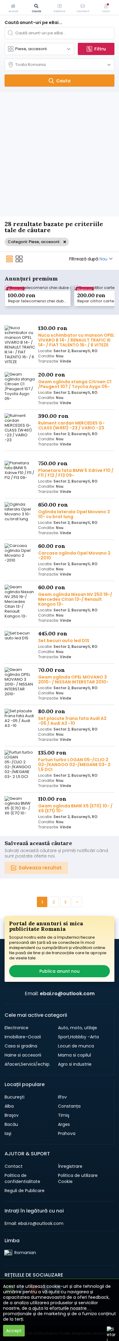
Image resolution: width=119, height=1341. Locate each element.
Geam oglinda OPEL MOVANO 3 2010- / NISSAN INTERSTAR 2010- (73, 679)
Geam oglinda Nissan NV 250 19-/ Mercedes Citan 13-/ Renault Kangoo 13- (75, 599)
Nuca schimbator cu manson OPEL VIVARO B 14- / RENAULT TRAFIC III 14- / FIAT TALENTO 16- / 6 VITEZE (76, 340)
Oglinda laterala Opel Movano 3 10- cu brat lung (74, 514)
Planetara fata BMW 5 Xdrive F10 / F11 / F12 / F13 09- (76, 473)
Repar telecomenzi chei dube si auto (39, 301)
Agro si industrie (75, 1064)
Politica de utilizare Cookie (78, 1178)
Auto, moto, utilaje (77, 1028)
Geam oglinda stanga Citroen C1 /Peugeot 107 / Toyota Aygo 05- (74, 384)
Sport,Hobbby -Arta (78, 1037)
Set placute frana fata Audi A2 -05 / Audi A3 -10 (72, 721)
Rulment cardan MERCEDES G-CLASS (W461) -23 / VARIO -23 (71, 425)
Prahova (66, 1133)
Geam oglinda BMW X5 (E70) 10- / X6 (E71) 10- (75, 808)
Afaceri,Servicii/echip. (27, 1064)
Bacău (11, 1124)
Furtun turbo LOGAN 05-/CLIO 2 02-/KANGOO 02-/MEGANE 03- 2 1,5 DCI (74, 764)
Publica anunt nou (59, 971)
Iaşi (8, 1133)
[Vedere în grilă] (19, 258)
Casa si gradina (21, 1046)
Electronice (16, 1028)
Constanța (69, 1106)
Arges (64, 1124)
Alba (9, 1106)
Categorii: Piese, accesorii (33, 242)
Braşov (12, 1115)
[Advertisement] (59, 154)
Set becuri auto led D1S (63, 640)
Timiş (63, 1115)
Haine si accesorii (23, 1055)
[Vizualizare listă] (9, 258)
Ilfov (62, 1097)
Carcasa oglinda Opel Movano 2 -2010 (74, 555)
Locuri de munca (76, 1046)
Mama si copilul (74, 1055)
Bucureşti (14, 1097)
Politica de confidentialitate (22, 1178)
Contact (14, 1166)
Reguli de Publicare (25, 1191)
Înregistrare (70, 1166)
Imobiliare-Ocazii (23, 1037)
